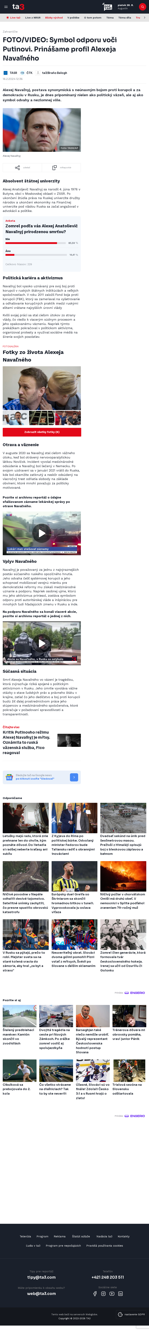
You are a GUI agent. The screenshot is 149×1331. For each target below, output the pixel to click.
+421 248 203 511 (108, 1277)
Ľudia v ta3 (33, 1245)
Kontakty (124, 1236)
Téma (110, 17)
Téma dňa (124, 17)
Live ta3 (15, 17)
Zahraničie (10, 31)
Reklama (60, 1236)
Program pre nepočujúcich (63, 1245)
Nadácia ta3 (104, 1236)
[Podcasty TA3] (107, 7)
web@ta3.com (41, 1293)
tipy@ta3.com (41, 1277)
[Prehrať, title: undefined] (42, 533)
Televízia (25, 1236)
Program (42, 1236)
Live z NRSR (33, 17)
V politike (73, 17)
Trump (140, 17)
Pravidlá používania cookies (104, 1245)
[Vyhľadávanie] (142, 7)
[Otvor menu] (6, 7)
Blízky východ (54, 17)
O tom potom (92, 17)
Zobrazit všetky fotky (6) (42, 432)
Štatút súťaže (81, 1236)
